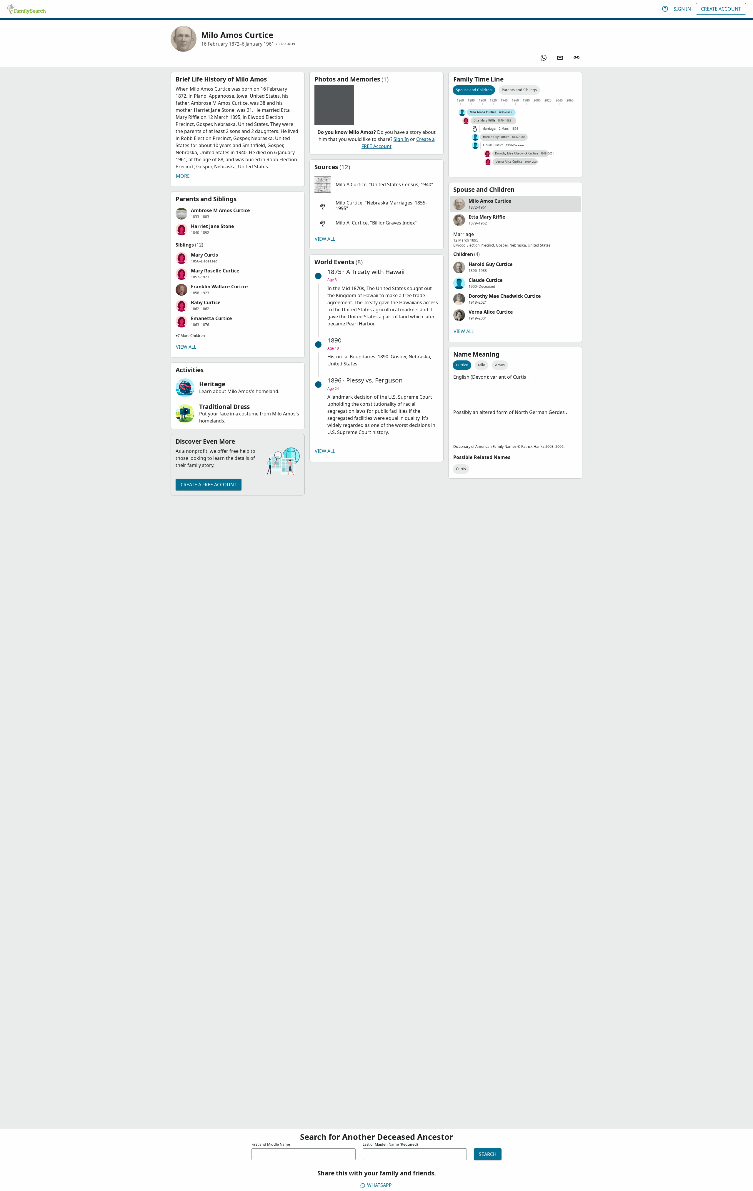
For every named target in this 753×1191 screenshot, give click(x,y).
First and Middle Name (270, 1144)
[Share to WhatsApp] (543, 58)
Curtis (461, 468)
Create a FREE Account (208, 484)
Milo (481, 364)
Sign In (682, 9)
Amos (500, 364)
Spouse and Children (474, 89)
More (183, 176)
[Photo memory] (334, 105)
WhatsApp (379, 1185)
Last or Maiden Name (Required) (390, 1144)
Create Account (721, 9)
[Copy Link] (576, 58)
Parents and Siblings (519, 89)
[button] (237, 214)
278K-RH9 (286, 43)
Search (488, 1154)
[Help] (665, 9)
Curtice (462, 364)
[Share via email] (560, 58)
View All (186, 347)
